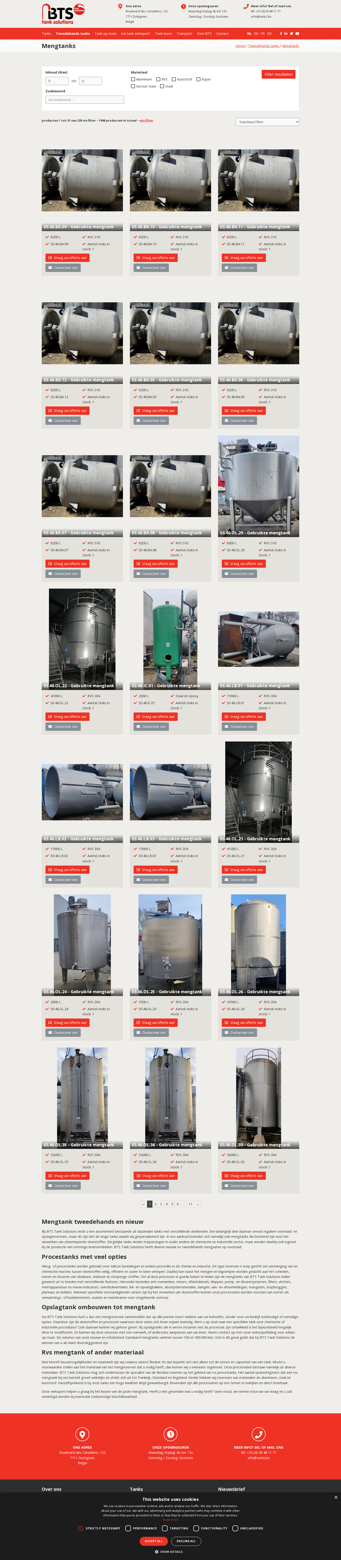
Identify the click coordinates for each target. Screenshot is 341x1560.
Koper (206, 79)
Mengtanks (290, 46)
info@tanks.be (261, 16)
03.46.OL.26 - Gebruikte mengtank (255, 991)
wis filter (146, 120)
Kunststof (184, 79)
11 (190, 1204)
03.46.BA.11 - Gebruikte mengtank (255, 226)
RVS (164, 79)
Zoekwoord (55, 91)
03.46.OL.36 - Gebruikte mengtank (167, 1144)
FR (263, 33)
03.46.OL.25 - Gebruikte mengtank (167, 991)
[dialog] (170, 1526)
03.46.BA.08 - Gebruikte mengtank (167, 532)
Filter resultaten (279, 74)
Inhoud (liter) (56, 72)
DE (269, 33)
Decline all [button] (186, 1541)
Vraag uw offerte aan (70, 257)
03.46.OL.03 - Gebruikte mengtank (255, 1144)
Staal (169, 86)
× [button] (336, 1497)
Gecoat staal (146, 86)
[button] (170, 1551)
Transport (184, 33)
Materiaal (139, 72)
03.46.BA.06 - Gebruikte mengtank (255, 380)
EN (256, 33)
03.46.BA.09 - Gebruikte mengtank (79, 226)
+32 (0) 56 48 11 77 (268, 11)
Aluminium (144, 79)
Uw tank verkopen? (135, 33)
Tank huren (163, 33)
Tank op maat (105, 33)
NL (249, 33)
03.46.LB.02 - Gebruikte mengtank (79, 838)
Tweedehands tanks (73, 33)
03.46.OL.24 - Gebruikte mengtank (79, 991)
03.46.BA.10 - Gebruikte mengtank (167, 226)
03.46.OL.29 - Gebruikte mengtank (255, 532)
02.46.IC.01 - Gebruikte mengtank (166, 685)
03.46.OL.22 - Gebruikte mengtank (79, 685)
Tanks (46, 33)
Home (240, 46)
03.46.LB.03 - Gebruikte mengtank (167, 838)
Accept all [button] (154, 1541)
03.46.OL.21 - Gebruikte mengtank (255, 838)
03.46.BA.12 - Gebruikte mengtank (79, 380)
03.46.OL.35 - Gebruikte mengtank (79, 1144)
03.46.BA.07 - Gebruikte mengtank (79, 532)
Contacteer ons (65, 267)
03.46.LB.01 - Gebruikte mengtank (255, 685)
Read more (170, 1520)
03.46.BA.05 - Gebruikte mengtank (167, 380)
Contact (222, 33)
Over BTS (204, 33)
